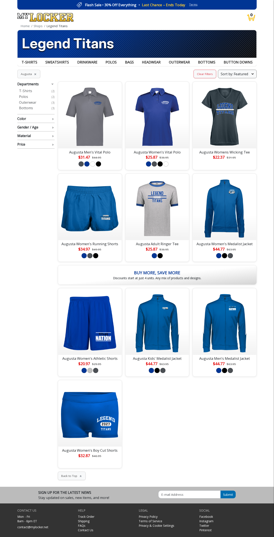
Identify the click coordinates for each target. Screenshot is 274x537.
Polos (111, 62)
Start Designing (90, 140)
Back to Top (71, 476)
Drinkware (87, 62)
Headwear (151, 62)
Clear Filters (205, 74)
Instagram (206, 521)
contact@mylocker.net (32, 527)
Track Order (86, 517)
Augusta (29, 74)
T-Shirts (29, 62)
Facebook (206, 517)
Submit (228, 494)
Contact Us (85, 530)
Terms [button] (193, 4)
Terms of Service (150, 521)
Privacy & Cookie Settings (156, 526)
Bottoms (206, 62)
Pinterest (205, 530)
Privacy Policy (148, 517)
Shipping (83, 521)
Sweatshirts (57, 62)
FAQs (81, 526)
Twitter (204, 526)
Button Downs (238, 62)
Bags (129, 62)
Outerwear (179, 62)
